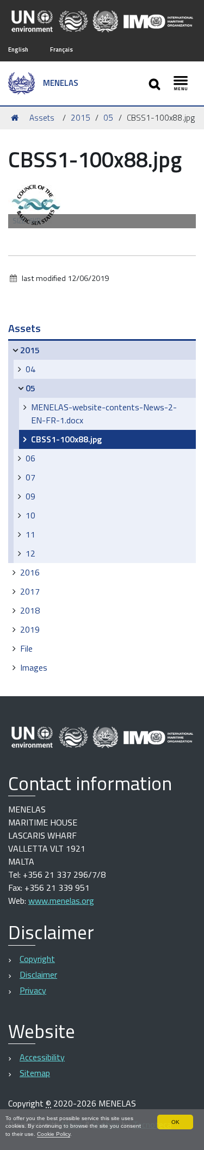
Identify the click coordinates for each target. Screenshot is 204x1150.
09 (30, 496)
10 (30, 515)
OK (175, 1122)
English (18, 49)
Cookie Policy (53, 1134)
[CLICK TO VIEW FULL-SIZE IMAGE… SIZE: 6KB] (35, 203)
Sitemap (35, 1072)
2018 (30, 610)
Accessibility (42, 1057)
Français (61, 49)
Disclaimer (38, 974)
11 (30, 534)
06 (30, 458)
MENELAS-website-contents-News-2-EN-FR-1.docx (104, 414)
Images (33, 667)
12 (30, 553)
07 (30, 477)
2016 (30, 572)
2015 (80, 117)
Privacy (33, 990)
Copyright (37, 958)
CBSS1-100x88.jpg (66, 439)
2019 (30, 629)
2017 (30, 591)
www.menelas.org (61, 900)
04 (30, 369)
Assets (41, 117)
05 (108, 117)
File (26, 648)
